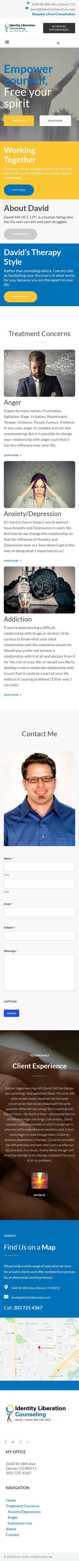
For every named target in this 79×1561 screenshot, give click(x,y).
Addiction (18, 619)
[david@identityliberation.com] (27, 8)
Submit (11, 1013)
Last (6, 891)
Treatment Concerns (23, 1506)
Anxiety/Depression (32, 513)
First (6, 874)
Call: (23, 1307)
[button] (7, 42)
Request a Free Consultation (53, 14)
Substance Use (20, 1523)
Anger (12, 402)
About (11, 1528)
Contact (12, 1534)
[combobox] (45, 43)
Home (11, 1500)
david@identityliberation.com (52, 9)
